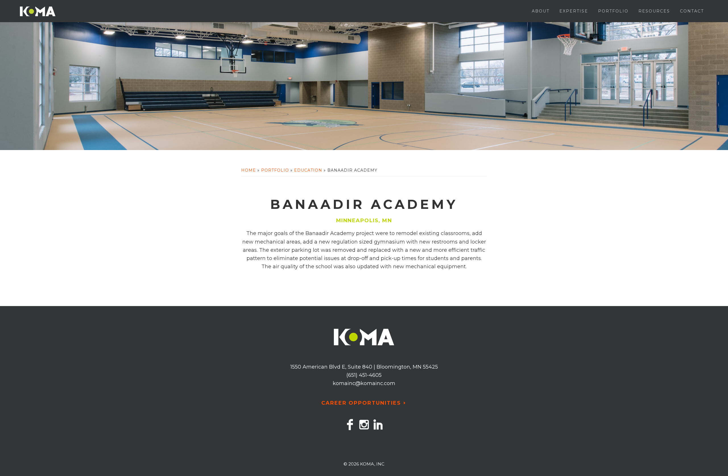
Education (308, 170)
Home (248, 170)
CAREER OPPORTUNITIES (361, 403)
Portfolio (275, 170)
